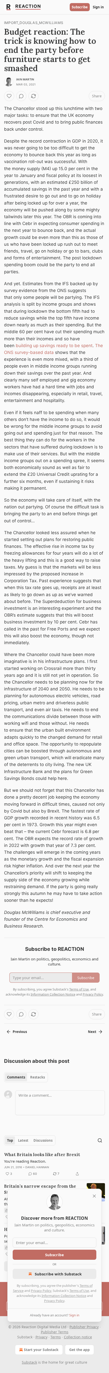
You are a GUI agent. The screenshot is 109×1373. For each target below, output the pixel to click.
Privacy (41, 1337)
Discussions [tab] (42, 1140)
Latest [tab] (23, 1140)
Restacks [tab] (37, 1077)
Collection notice (78, 1337)
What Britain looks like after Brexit (42, 1154)
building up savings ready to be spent (54, 345)
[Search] (100, 1140)
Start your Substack (41, 1349)
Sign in (98, 7)
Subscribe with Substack (58, 1273)
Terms (55, 1337)
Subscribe (80, 7)
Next (92, 1031)
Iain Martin (25, 79)
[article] (54, 1164)
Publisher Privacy (84, 1326)
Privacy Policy (41, 1290)
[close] (94, 1196)
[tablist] (26, 1077)
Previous (20, 1031)
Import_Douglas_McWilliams (33, 22)
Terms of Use (79, 1290)
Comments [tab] (16, 1077)
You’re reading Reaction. (25, 1161)
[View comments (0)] (21, 96)
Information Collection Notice (64, 1295)
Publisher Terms (54, 1332)
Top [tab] (10, 1140)
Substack (29, 1362)
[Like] (9, 96)
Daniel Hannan (37, 1167)
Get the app (79, 1349)
